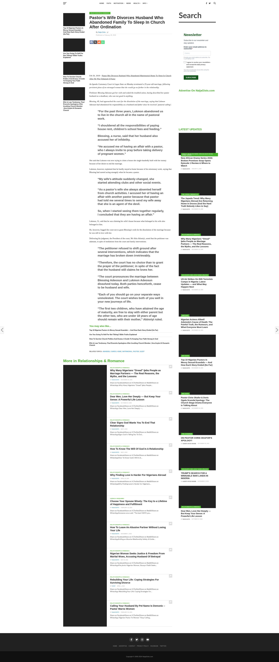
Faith (109, 3)
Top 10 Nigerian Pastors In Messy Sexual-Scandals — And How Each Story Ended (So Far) (73, 31)
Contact (132, 646)
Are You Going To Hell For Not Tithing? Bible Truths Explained (73, 55)
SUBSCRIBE (191, 77)
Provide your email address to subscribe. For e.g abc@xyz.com (197, 58)
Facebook (154, 646)
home (119, 351)
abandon (106, 351)
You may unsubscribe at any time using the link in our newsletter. (196, 70)
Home (101, 3)
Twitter (163, 646)
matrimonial (127, 351)
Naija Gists (102, 32)
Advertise (123, 646)
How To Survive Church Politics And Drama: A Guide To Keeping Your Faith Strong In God (74, 80)
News (128, 3)
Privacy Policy (143, 646)
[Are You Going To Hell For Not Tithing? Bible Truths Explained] (74, 51)
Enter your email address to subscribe (195, 48)
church (113, 351)
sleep (142, 351)
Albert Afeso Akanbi (189, 443)
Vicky (113, 586)
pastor (136, 351)
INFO (144, 3)
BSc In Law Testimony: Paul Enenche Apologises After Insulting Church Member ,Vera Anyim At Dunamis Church (73, 106)
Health (136, 3)
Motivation (118, 3)
